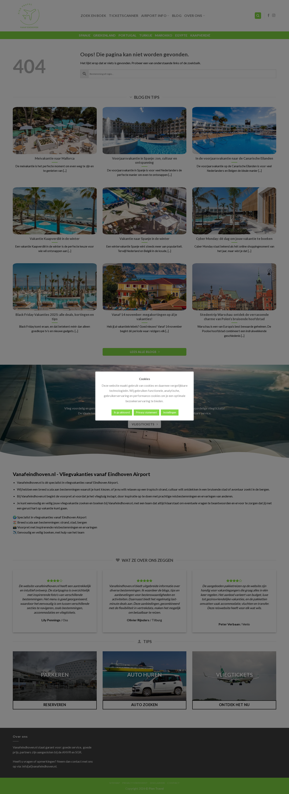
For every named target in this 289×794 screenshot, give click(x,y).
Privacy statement (146, 412)
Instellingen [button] (169, 412)
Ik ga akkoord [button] (122, 412)
